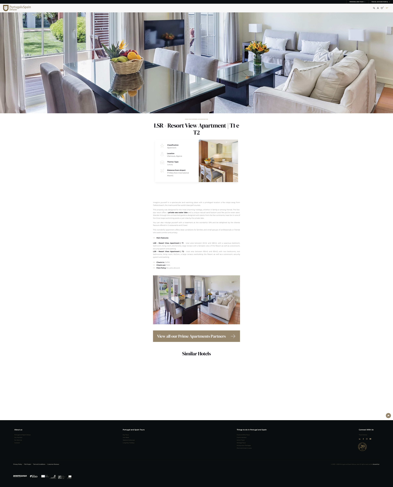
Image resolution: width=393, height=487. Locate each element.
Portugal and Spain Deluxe (22, 435)
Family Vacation (242, 437)
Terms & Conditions (39, 464)
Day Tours (126, 435)
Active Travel (240, 440)
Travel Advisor (363, 435)
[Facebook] (363, 439)
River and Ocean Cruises (244, 448)
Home (186, 119)
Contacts (17, 443)
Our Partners (193, 119)
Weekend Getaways (129, 440)
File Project (27, 464)
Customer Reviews (53, 464)
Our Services (18, 440)
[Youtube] (370, 439)
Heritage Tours (241, 443)
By (375, 464)
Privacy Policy (17, 464)
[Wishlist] (382, 8)
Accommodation (203, 119)
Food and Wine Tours (243, 435)
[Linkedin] (359, 439)
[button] (374, 8)
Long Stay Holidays (128, 443)
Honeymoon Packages (244, 445)
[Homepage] (14, 8)
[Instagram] (367, 439)
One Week (126, 437)
